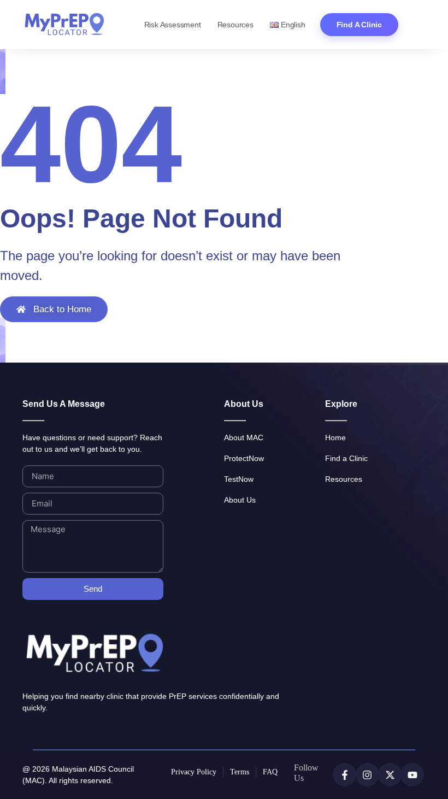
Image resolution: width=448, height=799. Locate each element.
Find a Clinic (359, 24)
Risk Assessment (172, 24)
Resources (235, 24)
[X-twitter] (390, 774)
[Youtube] (412, 774)
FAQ (270, 772)
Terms (239, 772)
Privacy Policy (193, 772)
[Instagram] (367, 774)
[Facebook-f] (344, 774)
